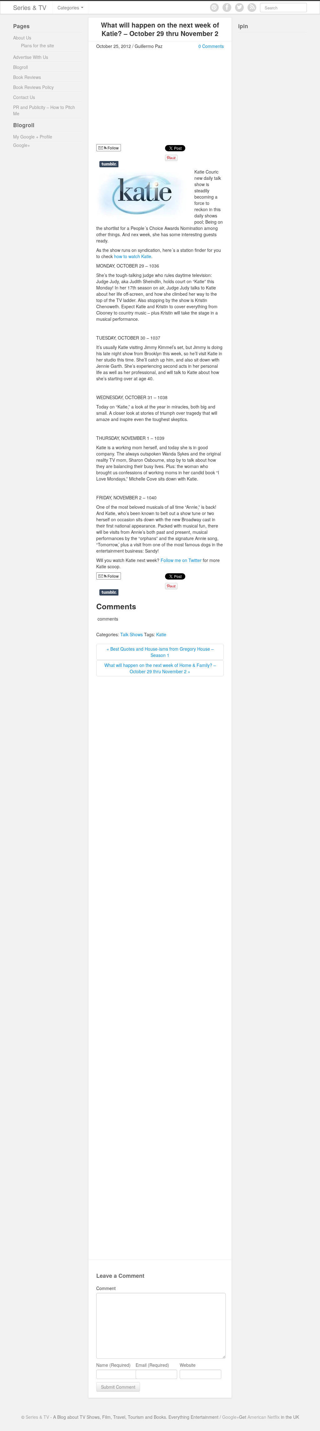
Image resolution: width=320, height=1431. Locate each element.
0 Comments (211, 46)
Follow (113, 576)
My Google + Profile (32, 136)
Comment (106, 1288)
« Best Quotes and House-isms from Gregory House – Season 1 (160, 652)
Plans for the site (37, 45)
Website (188, 1365)
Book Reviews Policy (33, 87)
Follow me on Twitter (181, 560)
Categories (69, 7)
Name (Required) (113, 1365)
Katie (161, 634)
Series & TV (29, 7)
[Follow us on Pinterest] (214, 7)
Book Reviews (27, 77)
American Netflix (264, 1417)
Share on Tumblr (108, 164)
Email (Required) (152, 1365)
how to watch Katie (132, 256)
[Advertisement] (148, 99)
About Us (22, 37)
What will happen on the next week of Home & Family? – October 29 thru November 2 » (160, 668)
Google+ (21, 145)
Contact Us (24, 97)
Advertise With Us (30, 57)
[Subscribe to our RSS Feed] (252, 7)
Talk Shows (131, 634)
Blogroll (20, 67)
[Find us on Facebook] (226, 7)
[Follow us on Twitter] (239, 7)
